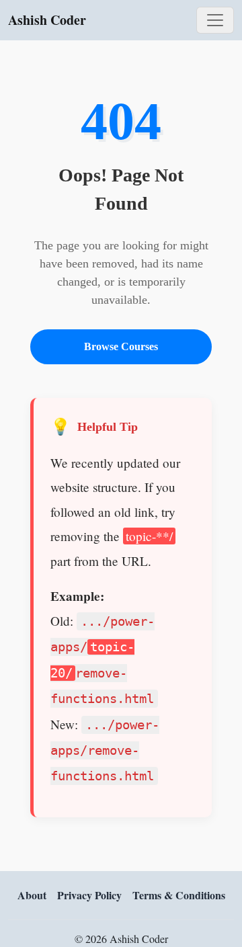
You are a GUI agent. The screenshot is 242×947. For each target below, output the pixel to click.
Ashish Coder (47, 20)
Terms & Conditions (178, 895)
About (31, 895)
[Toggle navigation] (215, 20)
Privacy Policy (89, 895)
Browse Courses (121, 346)
